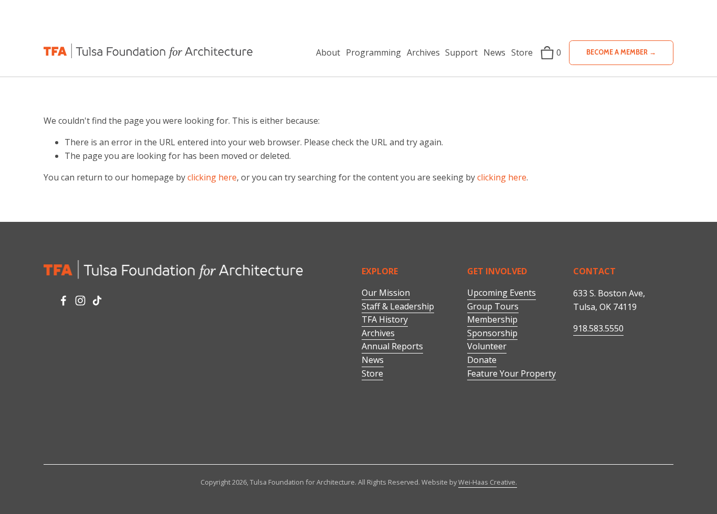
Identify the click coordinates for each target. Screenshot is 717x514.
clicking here (212, 177)
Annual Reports (392, 346)
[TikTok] (97, 300)
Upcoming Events (501, 292)
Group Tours (493, 306)
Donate (482, 360)
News (494, 52)
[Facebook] (63, 300)
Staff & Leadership (398, 306)
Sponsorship (492, 333)
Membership (492, 319)
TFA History (385, 319)
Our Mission (386, 292)
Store (522, 52)
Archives (378, 333)
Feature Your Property (511, 373)
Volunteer (487, 346)
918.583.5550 (598, 328)
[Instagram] (80, 300)
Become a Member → (621, 52)
